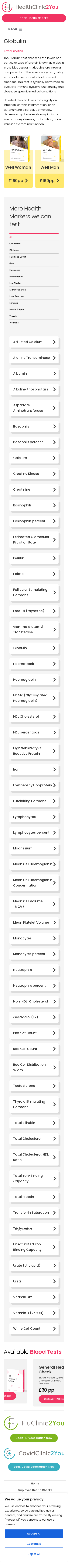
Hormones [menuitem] (14, 269)
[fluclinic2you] (34, 1418)
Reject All (34, 1554)
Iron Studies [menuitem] (15, 283)
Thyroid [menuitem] (13, 316)
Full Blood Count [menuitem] (17, 256)
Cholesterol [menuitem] (15, 243)
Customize (34, 1544)
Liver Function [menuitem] (16, 296)
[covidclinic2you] (34, 1450)
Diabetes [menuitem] (14, 250)
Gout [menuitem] (12, 263)
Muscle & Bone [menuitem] (16, 309)
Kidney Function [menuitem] (17, 289)
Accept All (34, 1533)
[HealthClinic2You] (30, 3)
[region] (34, 1527)
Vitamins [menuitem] (14, 322)
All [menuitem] (10, 237)
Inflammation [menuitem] (16, 276)
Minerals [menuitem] (13, 302)
